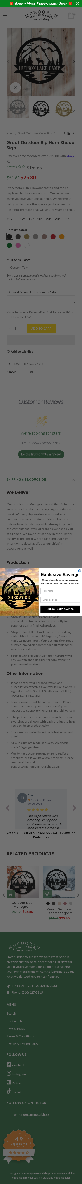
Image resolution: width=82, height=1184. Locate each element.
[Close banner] (77, 3)
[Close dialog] (79, 570)
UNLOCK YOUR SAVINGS (60, 609)
